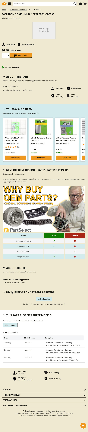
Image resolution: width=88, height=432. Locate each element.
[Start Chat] (83, 426)
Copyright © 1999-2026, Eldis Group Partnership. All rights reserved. (44, 415)
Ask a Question (44, 299)
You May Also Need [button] (19, 109)
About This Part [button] (17, 77)
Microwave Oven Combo (18, 10)
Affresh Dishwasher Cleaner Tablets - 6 (41, 139)
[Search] (74, 3)
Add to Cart (23, 55)
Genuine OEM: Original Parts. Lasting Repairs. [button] (37, 170)
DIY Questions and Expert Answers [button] (30, 292)
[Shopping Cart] (85, 4)
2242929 (28, 350)
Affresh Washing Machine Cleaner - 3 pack (14, 139)
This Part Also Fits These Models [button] (29, 315)
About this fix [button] (16, 268)
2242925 (28, 342)
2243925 (28, 357)
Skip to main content (44, 13)
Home (4, 10)
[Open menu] (10, 4)
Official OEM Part (28, 44)
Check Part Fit (10, 325)
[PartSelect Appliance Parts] (4, 3)
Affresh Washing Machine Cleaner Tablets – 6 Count (66, 139)
